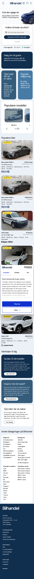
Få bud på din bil (11, 399)
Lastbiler (20, 451)
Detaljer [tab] (17, 272)
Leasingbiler (21, 446)
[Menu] (3, 3)
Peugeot (6, 486)
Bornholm (6, 446)
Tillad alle (17, 304)
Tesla (4, 493)
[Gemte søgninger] (23, 3)
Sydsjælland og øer (9, 455)
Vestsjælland (7, 457)
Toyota (5, 495)
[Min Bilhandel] (31, 3)
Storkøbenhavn (8, 440)
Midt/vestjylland (8, 451)
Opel (4, 484)
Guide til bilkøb (7, 537)
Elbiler (19, 444)
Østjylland (6, 442)
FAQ (4, 547)
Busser (20, 449)
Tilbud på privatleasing (9, 539)
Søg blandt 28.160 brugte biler (17, 37)
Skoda (5, 491)
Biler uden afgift (22, 460)
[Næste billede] (30, 150)
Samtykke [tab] (6, 272)
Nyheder (5, 534)
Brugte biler (6, 532)
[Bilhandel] (16, 3)
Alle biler (20, 440)
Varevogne (21, 455)
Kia (4, 480)
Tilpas (16, 310)
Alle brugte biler (23, 442)
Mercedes (6, 482)
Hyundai (5, 477)
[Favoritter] (27, 3)
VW (4, 499)
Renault (5, 488)
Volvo (5, 497)
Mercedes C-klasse (24, 473)
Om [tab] (28, 272)
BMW (4, 471)
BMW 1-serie (21, 475)
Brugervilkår (6, 554)
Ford (4, 475)
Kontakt (5, 568)
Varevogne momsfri (24, 457)
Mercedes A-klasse (24, 469)
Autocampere (22, 453)
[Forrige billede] (3, 150)
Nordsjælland (7, 453)
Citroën (5, 473)
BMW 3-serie (22, 480)
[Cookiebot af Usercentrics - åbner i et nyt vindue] (24, 267)
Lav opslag (9, 422)
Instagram (5, 564)
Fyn (4, 449)
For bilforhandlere (7, 549)
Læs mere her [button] (10, 374)
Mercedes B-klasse (24, 471)
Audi (4, 469)
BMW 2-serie (22, 477)
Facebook (5, 562)
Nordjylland (6, 444)
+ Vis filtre (17, 41)
